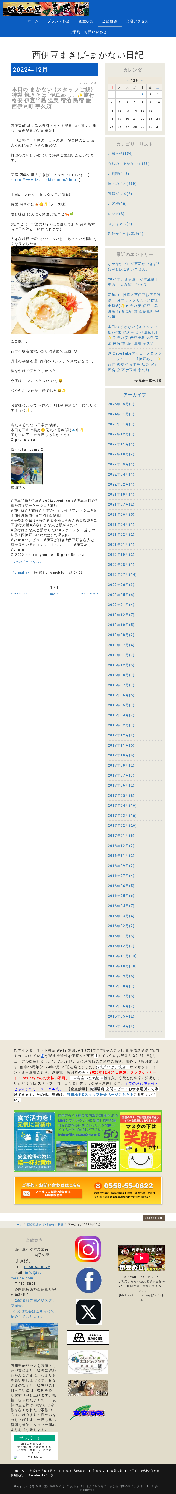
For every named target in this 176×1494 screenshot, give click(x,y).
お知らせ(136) (120, 153)
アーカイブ (135, 394)
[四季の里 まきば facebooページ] (89, 1280)
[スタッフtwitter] (88, 1249)
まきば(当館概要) (74, 1470)
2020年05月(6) (121, 595)
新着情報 (116, 1470)
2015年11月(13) (122, 956)
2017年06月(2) (121, 785)
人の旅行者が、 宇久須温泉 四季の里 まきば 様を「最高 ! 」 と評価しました (34, 1449)
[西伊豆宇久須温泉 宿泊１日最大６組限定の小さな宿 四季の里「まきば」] (46, 9)
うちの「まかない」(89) (129, 164)
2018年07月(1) (121, 685)
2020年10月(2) (121, 554)
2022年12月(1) (121, 434)
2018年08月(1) (121, 675)
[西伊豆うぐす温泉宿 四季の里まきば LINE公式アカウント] (88, 1141)
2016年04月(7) (121, 906)
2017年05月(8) (121, 796)
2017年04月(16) (122, 805)
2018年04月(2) (121, 715)
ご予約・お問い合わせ (88, 32)
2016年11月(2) (121, 856)
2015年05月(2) (121, 1016)
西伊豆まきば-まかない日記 (45, 1224)
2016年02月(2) (121, 926)
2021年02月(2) (121, 534)
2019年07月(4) (121, 645)
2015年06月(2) (121, 1006)
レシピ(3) (116, 214)
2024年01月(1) (121, 414)
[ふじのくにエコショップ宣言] (88, 1362)
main (54, 594)
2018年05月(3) (121, 705)
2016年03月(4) (121, 916)
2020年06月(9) (121, 585)
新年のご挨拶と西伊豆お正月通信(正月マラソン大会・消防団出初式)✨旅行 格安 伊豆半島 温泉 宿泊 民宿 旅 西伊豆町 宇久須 (134, 306)
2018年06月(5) (121, 695)
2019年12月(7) (121, 615)
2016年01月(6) (121, 936)
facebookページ (41, 1475)
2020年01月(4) (121, 605)
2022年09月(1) (121, 464)
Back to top (154, 1217)
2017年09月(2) (121, 765)
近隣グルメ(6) (120, 194)
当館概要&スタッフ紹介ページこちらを (100, 1094)
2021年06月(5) (121, 514)
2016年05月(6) (121, 896)
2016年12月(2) (121, 846)
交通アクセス (137, 21)
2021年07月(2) (121, 504)
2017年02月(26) (122, 825)
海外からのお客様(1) (126, 234)
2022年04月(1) (121, 474)
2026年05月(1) (121, 404)
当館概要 (109, 21)
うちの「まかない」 (27, 562)
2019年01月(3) (121, 655)
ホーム (33, 21)
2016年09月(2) (121, 866)
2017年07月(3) (121, 775)
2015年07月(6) (121, 996)
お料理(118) (118, 174)
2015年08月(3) (121, 986)
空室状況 (86, 21)
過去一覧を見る (150, 380)
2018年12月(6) (121, 665)
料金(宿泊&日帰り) (43, 1470)
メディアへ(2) (120, 224)
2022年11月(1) (121, 444)
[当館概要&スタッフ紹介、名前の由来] (34, 1341)
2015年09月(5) (121, 976)
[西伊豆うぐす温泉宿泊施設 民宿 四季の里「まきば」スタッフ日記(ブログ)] (88, 1388)
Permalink (20, 572)
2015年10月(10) (122, 966)
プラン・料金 (58, 21)
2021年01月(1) (121, 545)
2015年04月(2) (121, 1026)
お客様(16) (117, 204)
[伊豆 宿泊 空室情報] (88, 1412)
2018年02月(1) (121, 725)
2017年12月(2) (121, 735)
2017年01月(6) (121, 836)
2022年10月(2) (121, 454)
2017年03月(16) (122, 816)
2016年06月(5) (121, 886)
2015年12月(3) (121, 946)
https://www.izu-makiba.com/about (44, 180)
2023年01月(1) (121, 424)
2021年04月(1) (121, 525)
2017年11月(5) (121, 745)
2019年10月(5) (121, 625)
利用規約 (17, 1475)
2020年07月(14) (122, 575)
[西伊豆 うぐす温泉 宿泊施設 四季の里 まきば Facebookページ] (88, 1337)
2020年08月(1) (121, 565)
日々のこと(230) (122, 184)
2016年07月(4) (121, 876)
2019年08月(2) (121, 635)
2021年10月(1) (121, 494)
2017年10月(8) (121, 755)
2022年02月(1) (121, 484)
